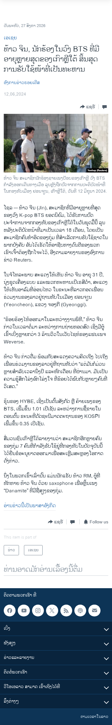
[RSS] (66, 610)
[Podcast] (80, 610)
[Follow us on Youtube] (24, 610)
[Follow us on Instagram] (38, 610)
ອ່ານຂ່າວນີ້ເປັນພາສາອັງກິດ (30, 506)
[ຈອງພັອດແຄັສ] (94, 610)
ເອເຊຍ (10, 38)
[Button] (87, 106)
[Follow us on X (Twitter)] (52, 610)
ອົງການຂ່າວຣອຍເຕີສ (22, 82)
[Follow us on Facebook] (10, 610)
